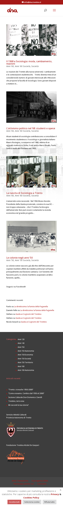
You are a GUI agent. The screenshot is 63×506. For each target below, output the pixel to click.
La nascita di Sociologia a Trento (24, 193)
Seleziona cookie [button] (32, 502)
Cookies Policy (31, 497)
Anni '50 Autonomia (26, 351)
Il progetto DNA (40, 480)
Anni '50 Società (22, 260)
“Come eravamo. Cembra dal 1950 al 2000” (26, 393)
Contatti (41, 483)
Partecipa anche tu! (24, 483)
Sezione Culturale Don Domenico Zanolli (25, 397)
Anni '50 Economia (25, 354)
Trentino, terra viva (16, 401)
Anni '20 (21, 339)
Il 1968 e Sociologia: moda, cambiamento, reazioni (29, 62)
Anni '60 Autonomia (26, 370)
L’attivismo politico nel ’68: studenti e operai (30, 128)
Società (35, 66)
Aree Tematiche (20, 480)
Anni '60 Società (22, 66)
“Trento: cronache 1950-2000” (20, 389)
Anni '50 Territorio (25, 362)
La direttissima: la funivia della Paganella (31, 306)
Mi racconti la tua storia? (18, 405)
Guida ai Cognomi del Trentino (28, 314)
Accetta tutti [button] (14, 502)
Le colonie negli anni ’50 (19, 257)
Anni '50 (10, 260)
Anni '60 (10, 66)
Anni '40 (21, 343)
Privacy (55, 494)
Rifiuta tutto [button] (49, 502)
